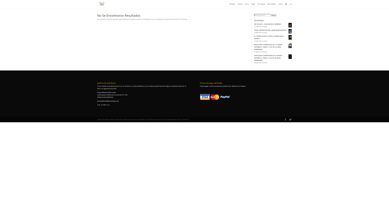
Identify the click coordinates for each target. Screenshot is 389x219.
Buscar (274, 15)
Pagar (253, 4)
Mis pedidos (271, 4)
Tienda (240, 4)
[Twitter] (290, 119)
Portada (232, 4)
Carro (247, 4)
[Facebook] (285, 119)
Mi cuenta (261, 4)
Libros (280, 4)
